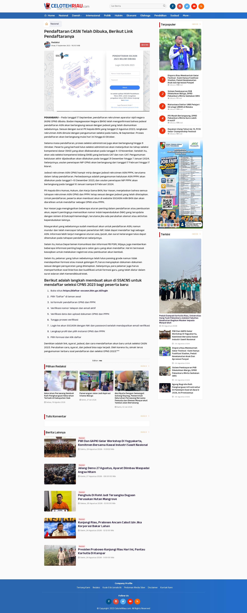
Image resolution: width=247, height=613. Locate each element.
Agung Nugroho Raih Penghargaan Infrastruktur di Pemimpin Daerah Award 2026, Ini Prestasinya (186, 389)
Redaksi (55, 42)
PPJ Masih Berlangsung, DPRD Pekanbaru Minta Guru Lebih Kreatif (182, 118)
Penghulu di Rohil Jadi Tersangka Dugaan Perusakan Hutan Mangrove (106, 497)
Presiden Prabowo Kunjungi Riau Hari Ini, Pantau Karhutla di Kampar (111, 551)
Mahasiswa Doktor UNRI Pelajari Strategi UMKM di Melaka (184, 106)
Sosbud (174, 15)
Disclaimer (153, 588)
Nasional (63, 15)
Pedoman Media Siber (134, 588)
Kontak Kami (166, 588)
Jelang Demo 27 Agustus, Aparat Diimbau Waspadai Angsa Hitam (113, 470)
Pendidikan (160, 15)
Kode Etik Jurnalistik (112, 588)
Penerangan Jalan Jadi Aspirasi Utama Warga (94, 394)
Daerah (76, 15)
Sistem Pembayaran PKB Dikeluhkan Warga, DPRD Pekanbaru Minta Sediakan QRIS (184, 94)
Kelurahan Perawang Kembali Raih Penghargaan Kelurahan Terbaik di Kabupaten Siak (59, 396)
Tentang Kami (83, 588)
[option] (61, 388)
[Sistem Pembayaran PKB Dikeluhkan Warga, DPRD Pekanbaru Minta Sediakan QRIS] (165, 371)
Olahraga (145, 15)
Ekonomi (131, 15)
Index (144, 366)
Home (51, 15)
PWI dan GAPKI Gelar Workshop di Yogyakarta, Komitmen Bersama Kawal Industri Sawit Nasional (113, 443)
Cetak (145, 45)
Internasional (93, 15)
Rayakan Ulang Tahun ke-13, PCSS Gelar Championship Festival (184, 130)
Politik (107, 15)
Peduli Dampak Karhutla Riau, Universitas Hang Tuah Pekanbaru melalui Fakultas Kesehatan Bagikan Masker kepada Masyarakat (180, 319)
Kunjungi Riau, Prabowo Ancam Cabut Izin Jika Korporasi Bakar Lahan (110, 524)
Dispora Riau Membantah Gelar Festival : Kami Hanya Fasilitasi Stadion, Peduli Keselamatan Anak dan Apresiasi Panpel (183, 79)
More (186, 15)
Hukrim (119, 15)
